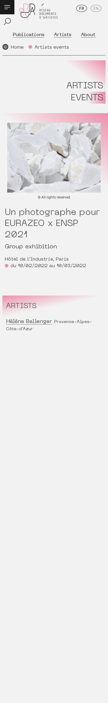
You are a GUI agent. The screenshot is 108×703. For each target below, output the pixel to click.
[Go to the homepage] (38, 15)
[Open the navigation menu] (7, 7)
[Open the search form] (7, 21)
